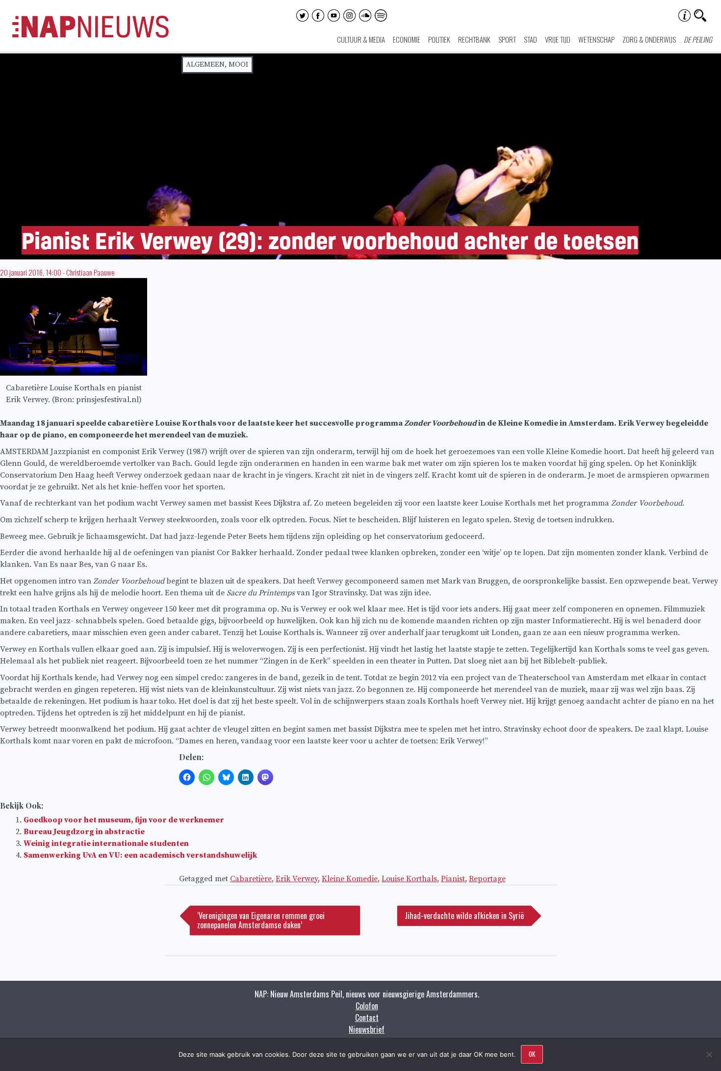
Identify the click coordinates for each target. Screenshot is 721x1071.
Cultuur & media (361, 39)
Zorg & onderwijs (649, 39)
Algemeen (205, 64)
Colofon (367, 1006)
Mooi (238, 64)
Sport (507, 39)
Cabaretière (251, 879)
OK (532, 1054)
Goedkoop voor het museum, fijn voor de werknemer (124, 820)
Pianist (453, 879)
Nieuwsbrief (367, 1029)
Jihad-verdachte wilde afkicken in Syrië (464, 915)
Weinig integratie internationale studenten (106, 843)
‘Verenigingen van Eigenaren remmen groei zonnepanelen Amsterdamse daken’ (261, 920)
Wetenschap (596, 39)
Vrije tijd (557, 39)
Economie (406, 39)
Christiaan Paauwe (90, 272)
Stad (530, 39)
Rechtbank (474, 39)
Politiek (439, 39)
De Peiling (698, 39)
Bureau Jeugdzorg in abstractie (84, 832)
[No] (709, 1054)
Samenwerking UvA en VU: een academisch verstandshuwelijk (140, 855)
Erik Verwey (297, 879)
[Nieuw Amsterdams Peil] (90, 35)
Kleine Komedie (350, 879)
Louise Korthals (409, 879)
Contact (367, 1017)
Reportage (487, 879)
